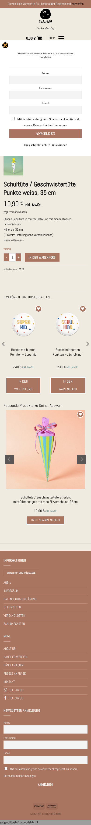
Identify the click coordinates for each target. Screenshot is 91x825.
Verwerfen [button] (77, 4)
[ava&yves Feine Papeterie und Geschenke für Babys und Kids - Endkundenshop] (46, 16)
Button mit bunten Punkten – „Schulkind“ (68, 352)
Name (7, 722)
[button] (34, 38)
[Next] (87, 353)
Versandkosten (18, 212)
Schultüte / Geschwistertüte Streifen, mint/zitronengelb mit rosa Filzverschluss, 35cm (45, 499)
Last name (10, 738)
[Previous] (4, 353)
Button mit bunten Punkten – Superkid (23, 352)
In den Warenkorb (42, 257)
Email (7, 753)
